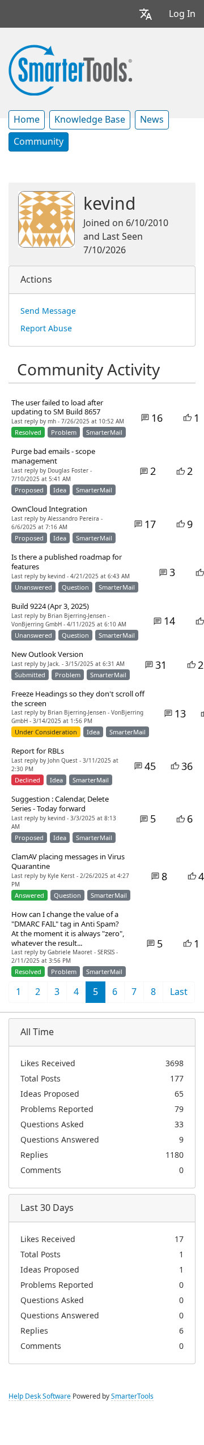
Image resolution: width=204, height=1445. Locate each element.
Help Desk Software (39, 1396)
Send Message (48, 310)
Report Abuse (46, 328)
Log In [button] (182, 13)
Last (179, 992)
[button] (145, 14)
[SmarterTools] (70, 68)
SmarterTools (132, 1396)
